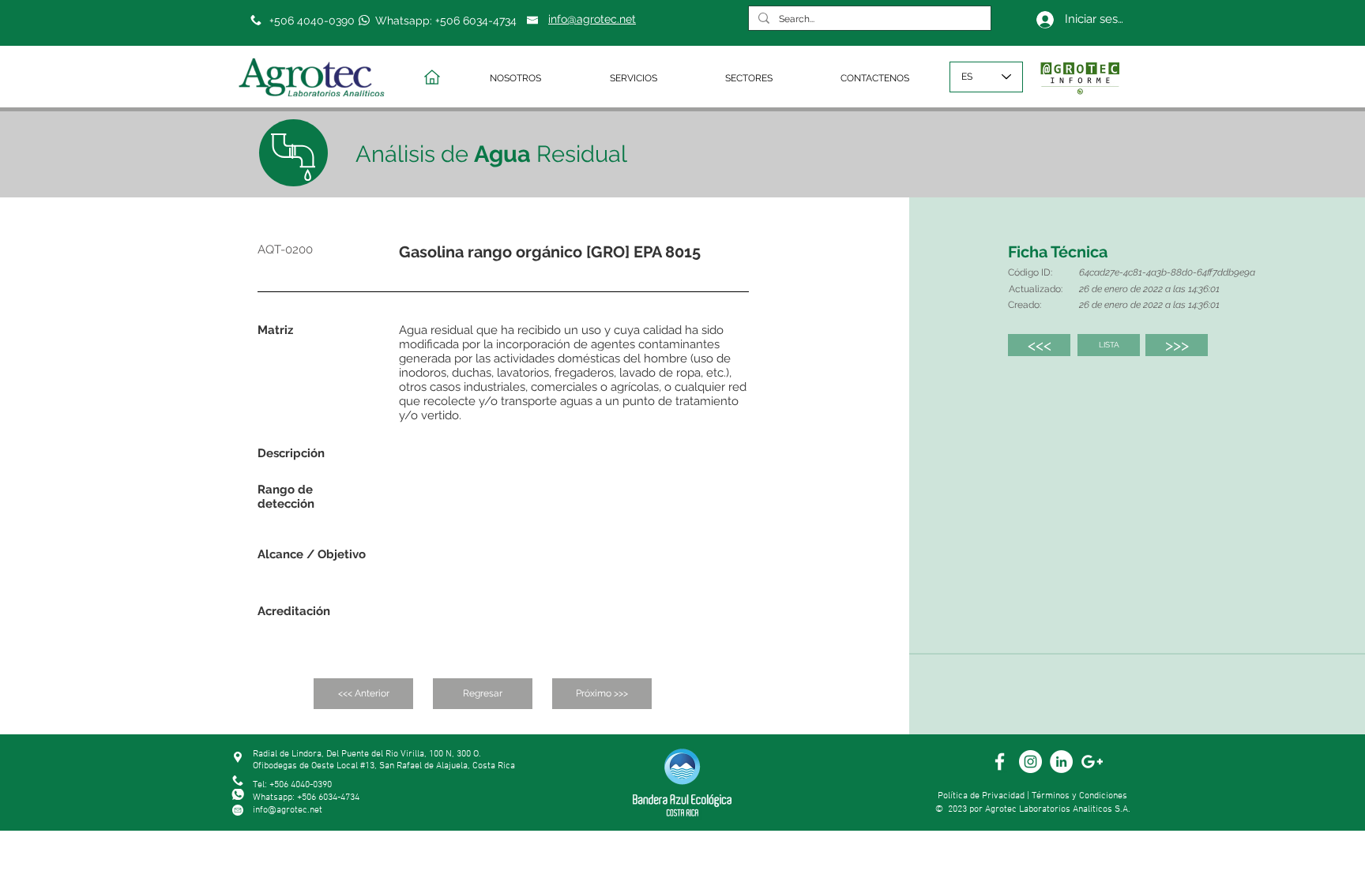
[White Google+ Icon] (1092, 761)
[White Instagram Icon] (1030, 761)
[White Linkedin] (1061, 761)
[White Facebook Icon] (999, 761)
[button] (538, 78)
